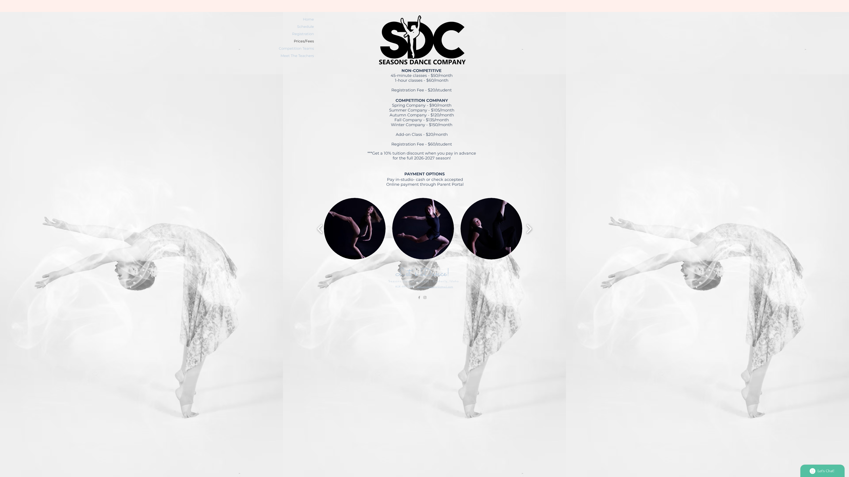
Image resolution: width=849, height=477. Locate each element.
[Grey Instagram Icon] (425, 297)
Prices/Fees (304, 41)
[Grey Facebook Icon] (419, 297)
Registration (303, 34)
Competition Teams (301, 48)
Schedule (305, 27)
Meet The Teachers (301, 56)
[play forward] (529, 228)
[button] (355, 228)
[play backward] (320, 228)
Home (308, 19)
